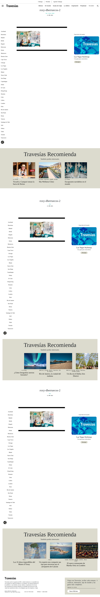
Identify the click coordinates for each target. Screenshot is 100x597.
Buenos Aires (4, 56)
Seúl (2, 125)
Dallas (77, 370)
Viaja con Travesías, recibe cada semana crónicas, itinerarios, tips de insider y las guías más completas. (81, 582)
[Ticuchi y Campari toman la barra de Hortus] (24, 170)
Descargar (77, 62)
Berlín (2, 40)
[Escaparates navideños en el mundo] (76, 170)
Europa (56, 179)
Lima (2, 97)
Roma (2, 116)
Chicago (3, 62)
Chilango (40, 1)
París (2, 106)
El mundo (48, 6)
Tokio (2, 131)
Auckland (3, 31)
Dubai (2, 84)
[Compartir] (2, 142)
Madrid (3, 37)
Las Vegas (3, 65)
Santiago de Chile (5, 122)
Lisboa (2, 100)
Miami (2, 72)
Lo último (67, 6)
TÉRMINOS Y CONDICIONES (42, 591)
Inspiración (74, 6)
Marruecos (3, 53)
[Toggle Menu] (2, 6)
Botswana (3, 47)
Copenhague (4, 81)
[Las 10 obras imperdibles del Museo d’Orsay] (24, 551)
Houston (3, 94)
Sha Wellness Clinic (46, 182)
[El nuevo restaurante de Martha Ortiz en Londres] (76, 551)
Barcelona (3, 34)
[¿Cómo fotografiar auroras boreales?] (24, 361)
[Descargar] (86, 45)
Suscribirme (73, 591)
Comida (66, 559)
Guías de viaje (57, 6)
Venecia (3, 119)
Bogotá (3, 44)
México (41, 6)
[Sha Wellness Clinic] (50, 170)
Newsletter (91, 5)
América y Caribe (43, 370)
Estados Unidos (76, 371)
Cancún (50, 559)
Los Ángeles (4, 69)
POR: (50, 204)
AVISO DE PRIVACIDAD (28, 591)
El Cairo (3, 87)
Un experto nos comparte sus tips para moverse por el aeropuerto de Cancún (50, 564)
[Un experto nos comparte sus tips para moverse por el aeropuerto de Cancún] (50, 551)
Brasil (50, 370)
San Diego (3, 78)
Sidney (2, 128)
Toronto (3, 134)
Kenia (2, 50)
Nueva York (4, 75)
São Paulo (3, 112)
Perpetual (83, 6)
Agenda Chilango (57, 1)
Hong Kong (4, 91)
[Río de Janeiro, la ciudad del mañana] (50, 361)
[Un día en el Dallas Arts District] (76, 361)
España (51, 179)
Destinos (46, 179)
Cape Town (4, 59)
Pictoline (48, 1)
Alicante (41, 179)
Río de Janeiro (4, 109)
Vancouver (3, 137)
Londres (3, 103)
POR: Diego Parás (50, 13)
